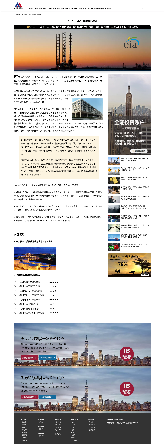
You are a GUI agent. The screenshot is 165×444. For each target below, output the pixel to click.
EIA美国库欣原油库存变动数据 (30, 295)
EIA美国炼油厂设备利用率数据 (30, 313)
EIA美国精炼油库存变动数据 (29, 291)
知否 (84, 8)
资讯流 (31, 8)
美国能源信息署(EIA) (35, 14)
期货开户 (108, 8)
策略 (44, 8)
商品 (75, 8)
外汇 (66, 8)
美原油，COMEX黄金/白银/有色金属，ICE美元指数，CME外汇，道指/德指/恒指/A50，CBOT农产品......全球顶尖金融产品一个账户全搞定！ (45, 348)
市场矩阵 (17, 14)
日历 (49, 8)
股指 (71, 8)
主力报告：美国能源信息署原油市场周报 (34, 241)
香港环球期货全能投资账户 (42, 339)
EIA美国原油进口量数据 (27, 304)
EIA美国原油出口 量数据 (27, 309)
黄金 (58, 8)
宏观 (36, 8)
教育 (80, 8)
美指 (62, 8)
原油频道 (24, 14)
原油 (54, 8)
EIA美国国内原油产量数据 (28, 300)
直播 (40, 8)
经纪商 (90, 8)
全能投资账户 (99, 8)
